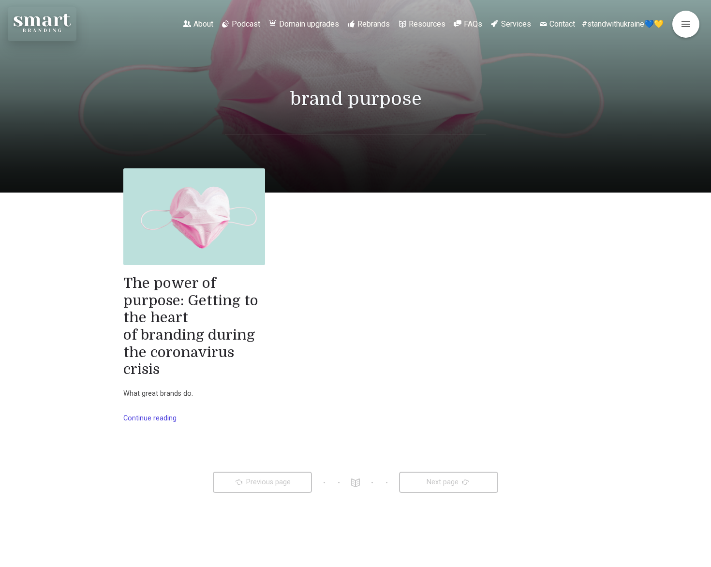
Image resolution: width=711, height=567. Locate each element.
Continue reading (150, 418)
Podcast (246, 24)
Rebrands (373, 24)
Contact (562, 24)
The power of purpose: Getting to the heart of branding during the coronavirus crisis (190, 326)
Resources (427, 24)
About (203, 24)
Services (516, 24)
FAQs (473, 24)
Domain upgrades (309, 24)
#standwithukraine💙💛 (623, 24)
